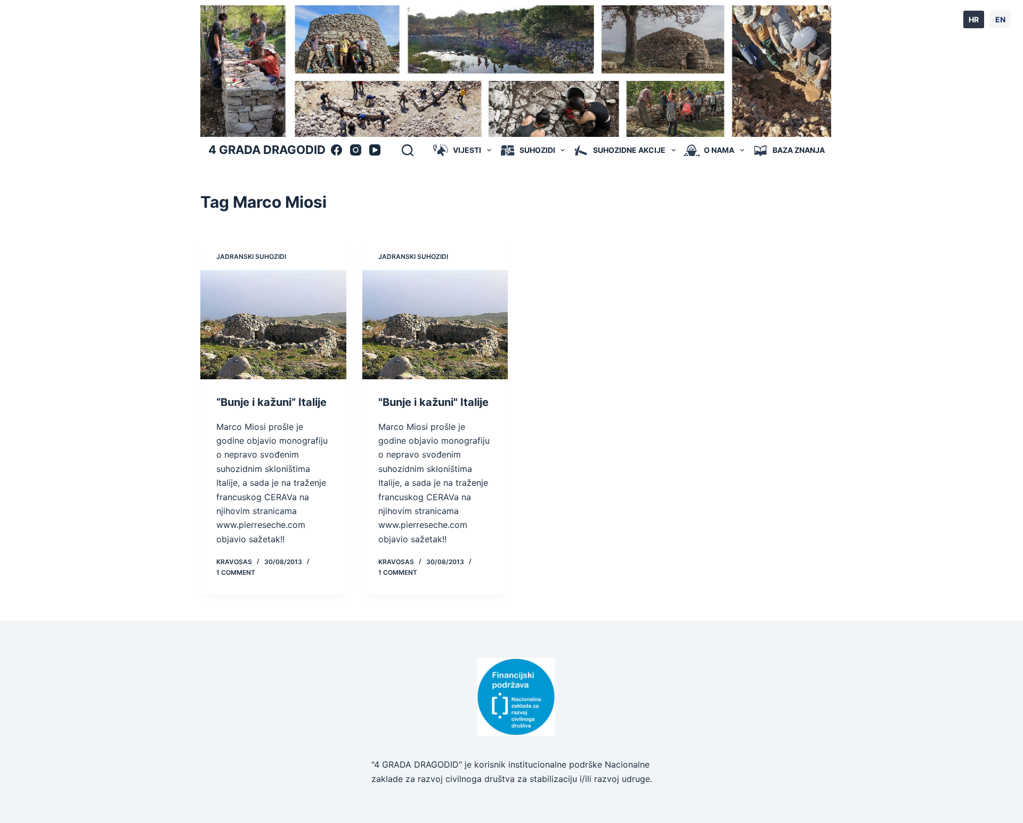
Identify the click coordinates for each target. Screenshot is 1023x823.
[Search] (407, 150)
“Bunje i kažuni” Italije (271, 402)
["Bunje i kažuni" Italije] (435, 324)
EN (1000, 19)
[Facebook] (336, 150)
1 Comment (235, 572)
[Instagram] (355, 150)
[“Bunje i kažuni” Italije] (273, 324)
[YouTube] (374, 150)
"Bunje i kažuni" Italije (433, 402)
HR (974, 19)
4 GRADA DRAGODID (267, 150)
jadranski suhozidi (251, 256)
